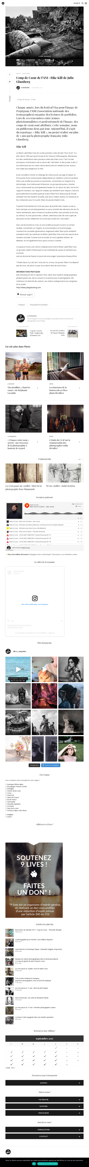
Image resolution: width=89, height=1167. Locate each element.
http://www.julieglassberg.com (28, 287)
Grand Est (10, 795)
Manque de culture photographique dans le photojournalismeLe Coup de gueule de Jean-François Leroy (36, 960)
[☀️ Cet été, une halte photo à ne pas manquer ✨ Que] (71, 669)
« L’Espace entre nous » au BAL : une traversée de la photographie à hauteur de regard (18, 444)
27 (33, 1065)
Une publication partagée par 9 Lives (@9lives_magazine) (35, 633)
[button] (81, 8)
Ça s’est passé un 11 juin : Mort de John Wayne (31, 988)
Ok (34, 1164)
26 (22, 1065)
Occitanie (10, 806)
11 (11, 1056)
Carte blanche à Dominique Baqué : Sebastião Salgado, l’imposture (38, 949)
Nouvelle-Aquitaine (14, 804)
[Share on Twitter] (9, 81)
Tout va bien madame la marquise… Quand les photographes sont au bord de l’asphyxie (33, 979)
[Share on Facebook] (9, 74)
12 (22, 1056)
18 (11, 1060)
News (51, 384)
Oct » (13, 1068)
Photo (18, 73)
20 (33, 1060)
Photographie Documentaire (39, 305)
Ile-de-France (11, 800)
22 (55, 1060)
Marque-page (26, 294)
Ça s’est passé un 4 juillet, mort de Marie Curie (31, 969)
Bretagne (10, 789)
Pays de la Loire (12, 808)
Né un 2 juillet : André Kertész (60, 485)
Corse (9, 793)
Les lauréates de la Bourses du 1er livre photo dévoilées (58, 390)
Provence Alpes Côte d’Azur (17, 810)
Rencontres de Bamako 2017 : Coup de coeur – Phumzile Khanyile (38, 930)
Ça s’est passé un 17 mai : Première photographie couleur (35, 1007)
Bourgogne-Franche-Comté (17, 786)
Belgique (10, 814)
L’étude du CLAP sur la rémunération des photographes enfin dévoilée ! (59, 444)
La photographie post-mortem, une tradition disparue (34, 940)
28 (44, 1065)
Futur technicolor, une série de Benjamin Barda (31, 998)
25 (11, 1065)
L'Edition (11, 384)
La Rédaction (25, 87)
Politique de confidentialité (47, 1164)
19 (22, 1060)
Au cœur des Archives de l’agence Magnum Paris (57, 333)
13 (33, 1056)
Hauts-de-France (13, 797)
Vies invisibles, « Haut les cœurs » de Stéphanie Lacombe (19, 390)
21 (44, 1060)
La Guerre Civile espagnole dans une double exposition (34, 1017)
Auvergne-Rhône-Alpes (15, 784)
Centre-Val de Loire (14, 791)
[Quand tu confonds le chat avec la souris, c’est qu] (44, 669)
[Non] (86, 1162)
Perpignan (21, 305)
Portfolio (26, 73)
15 (55, 1056)
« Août (7, 1068)
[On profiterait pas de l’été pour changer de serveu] (18, 669)
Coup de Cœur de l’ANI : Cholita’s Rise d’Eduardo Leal (36, 333)
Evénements (12, 436)
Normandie (11, 802)
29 (55, 1065)
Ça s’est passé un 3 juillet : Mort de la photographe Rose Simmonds (23, 487)
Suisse (9, 817)
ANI (34, 111)
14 (44, 1056)
